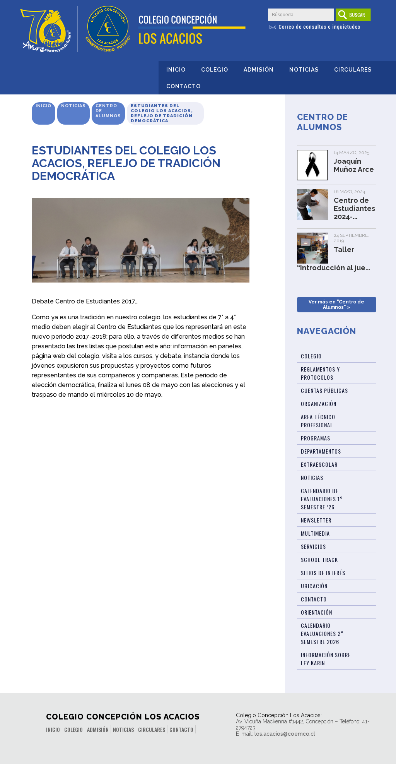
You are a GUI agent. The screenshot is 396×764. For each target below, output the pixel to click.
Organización (318, 403)
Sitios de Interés (323, 573)
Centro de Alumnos (108, 110)
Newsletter (316, 520)
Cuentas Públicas (324, 390)
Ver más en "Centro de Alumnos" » (336, 304)
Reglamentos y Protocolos (320, 373)
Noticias (304, 70)
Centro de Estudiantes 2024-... (354, 208)
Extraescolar (319, 464)
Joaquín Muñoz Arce (354, 165)
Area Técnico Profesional (318, 421)
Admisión (259, 70)
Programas (315, 438)
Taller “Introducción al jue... (333, 258)
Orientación (316, 612)
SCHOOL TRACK (319, 559)
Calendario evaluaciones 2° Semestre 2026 (322, 633)
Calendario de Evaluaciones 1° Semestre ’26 (322, 498)
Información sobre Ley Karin (326, 659)
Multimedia (315, 533)
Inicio (176, 70)
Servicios (313, 546)
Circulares (353, 70)
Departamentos (321, 451)
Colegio (214, 70)
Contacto (183, 86)
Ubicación (314, 586)
